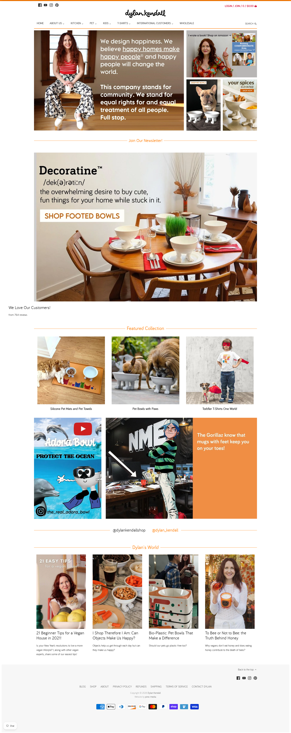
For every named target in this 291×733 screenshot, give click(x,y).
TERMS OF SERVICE (177, 686)
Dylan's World (145, 547)
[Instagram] (51, 5)
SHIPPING (156, 686)
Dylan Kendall (154, 692)
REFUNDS (141, 686)
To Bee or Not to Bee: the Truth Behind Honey (225, 635)
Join (237, 6)
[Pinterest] (57, 5)
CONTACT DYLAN (202, 686)
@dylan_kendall (165, 530)
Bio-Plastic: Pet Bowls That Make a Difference (171, 635)
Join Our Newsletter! (145, 140)
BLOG (82, 686)
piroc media (150, 696)
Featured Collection (145, 328)
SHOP (93, 686)
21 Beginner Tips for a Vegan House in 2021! (60, 635)
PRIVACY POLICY (122, 686)
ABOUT (105, 686)
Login (228, 6)
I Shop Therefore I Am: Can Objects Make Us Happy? (115, 635)
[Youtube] (45, 5)
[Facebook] (40, 5)
